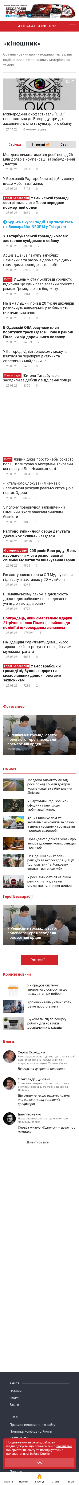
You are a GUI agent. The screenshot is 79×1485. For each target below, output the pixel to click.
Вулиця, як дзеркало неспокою (42, 1069)
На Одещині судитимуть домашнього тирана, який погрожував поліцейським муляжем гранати (37, 647)
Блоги (14, 1405)
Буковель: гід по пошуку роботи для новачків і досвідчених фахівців (46, 1023)
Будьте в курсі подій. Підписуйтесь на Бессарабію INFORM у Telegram (38, 224)
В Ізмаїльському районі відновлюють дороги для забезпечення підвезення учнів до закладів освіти (36, 599)
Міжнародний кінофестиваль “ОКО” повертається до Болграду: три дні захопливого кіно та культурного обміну (37, 119)
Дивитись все (38, 1142)
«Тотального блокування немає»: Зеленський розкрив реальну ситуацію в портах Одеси (38, 488)
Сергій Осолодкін (31, 1052)
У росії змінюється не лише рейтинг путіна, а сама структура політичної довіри (49, 881)
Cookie (45, 1454)
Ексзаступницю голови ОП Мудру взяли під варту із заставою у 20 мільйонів (38, 577)
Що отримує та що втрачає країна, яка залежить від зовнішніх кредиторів (44, 1100)
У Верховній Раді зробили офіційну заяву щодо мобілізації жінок (38, 181)
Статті (14, 1398)
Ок (39, 1462)
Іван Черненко (29, 1114)
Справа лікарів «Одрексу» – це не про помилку (46, 1129)
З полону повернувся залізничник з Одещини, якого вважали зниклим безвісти (34, 512)
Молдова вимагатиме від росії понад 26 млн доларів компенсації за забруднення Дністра (39, 159)
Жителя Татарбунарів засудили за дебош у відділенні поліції (37, 377)
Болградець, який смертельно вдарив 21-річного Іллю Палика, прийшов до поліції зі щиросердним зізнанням (37, 623)
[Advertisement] (38, 421)
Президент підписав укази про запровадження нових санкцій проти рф (51, 843)
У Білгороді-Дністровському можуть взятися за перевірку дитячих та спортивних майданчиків (35, 356)
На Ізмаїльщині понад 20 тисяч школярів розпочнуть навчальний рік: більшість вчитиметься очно (38, 308)
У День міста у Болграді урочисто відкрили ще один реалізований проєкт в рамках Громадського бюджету (39, 284)
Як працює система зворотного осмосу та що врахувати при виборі (47, 989)
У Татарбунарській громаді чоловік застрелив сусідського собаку (35, 238)
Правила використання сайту (32, 1425)
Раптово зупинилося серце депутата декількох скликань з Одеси (36, 533)
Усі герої (38, 960)
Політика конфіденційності (30, 1431)
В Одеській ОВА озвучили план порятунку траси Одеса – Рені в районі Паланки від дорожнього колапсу (38, 332)
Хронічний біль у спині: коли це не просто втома (49, 1004)
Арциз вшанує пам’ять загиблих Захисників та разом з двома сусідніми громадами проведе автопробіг (37, 260)
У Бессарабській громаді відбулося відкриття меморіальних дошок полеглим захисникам (32, 673)
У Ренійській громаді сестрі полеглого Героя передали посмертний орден (36, 203)
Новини (15, 1391)
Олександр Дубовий (34, 1079)
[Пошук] (65, 26)
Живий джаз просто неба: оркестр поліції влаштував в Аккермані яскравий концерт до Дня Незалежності (38, 464)
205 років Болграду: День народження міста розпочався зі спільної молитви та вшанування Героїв (39, 555)
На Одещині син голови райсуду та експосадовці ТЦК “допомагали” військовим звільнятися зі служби (50, 862)
